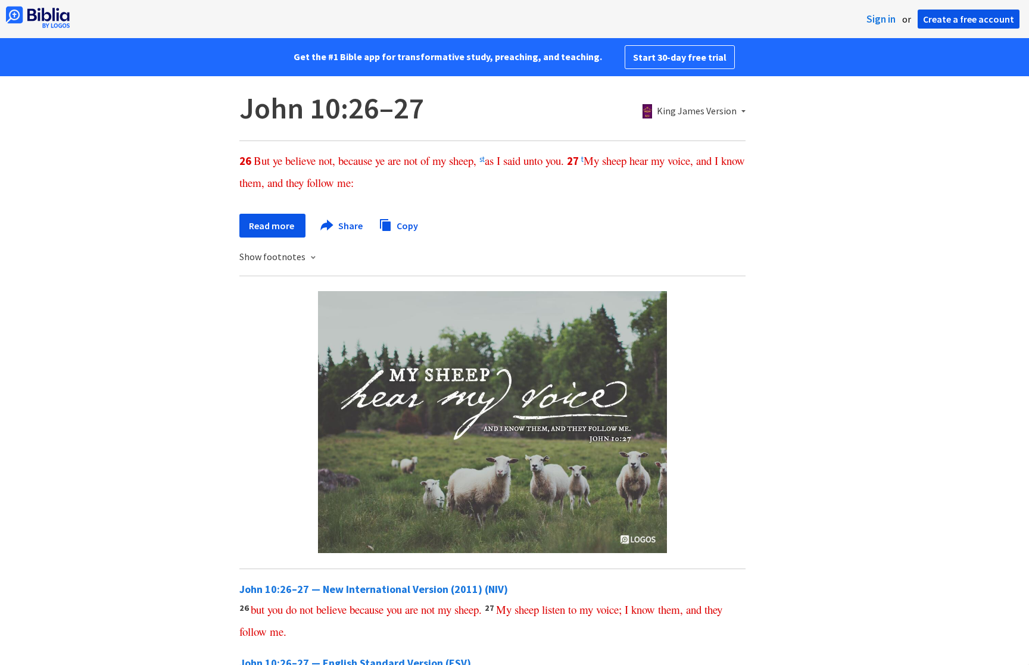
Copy (406, 225)
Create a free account (968, 19)
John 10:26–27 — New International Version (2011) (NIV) (373, 589)
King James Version (697, 111)
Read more (272, 226)
